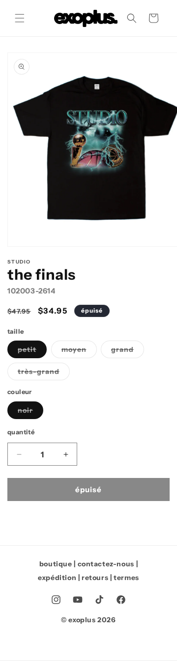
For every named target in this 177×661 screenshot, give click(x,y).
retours (95, 577)
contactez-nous (106, 563)
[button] (19, 18)
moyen (79, 351)
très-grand (44, 373)
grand (127, 351)
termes (126, 577)
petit (32, 351)
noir (30, 412)
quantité (20, 432)
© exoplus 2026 (88, 619)
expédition (57, 577)
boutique (55, 563)
